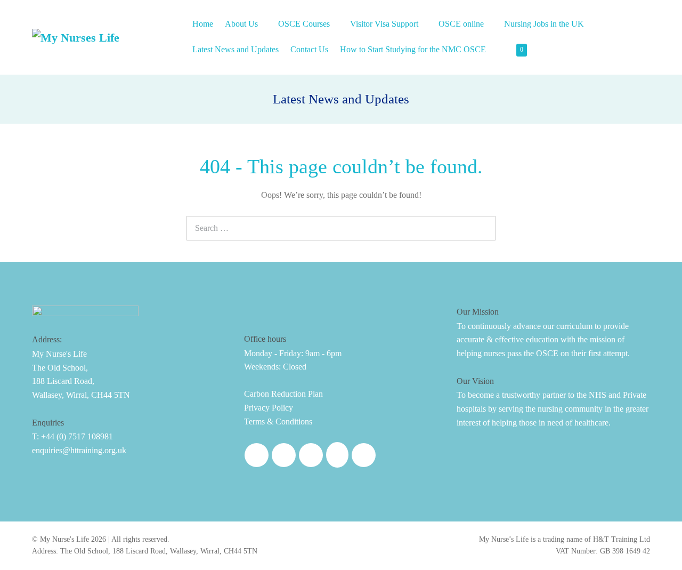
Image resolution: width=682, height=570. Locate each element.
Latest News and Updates (235, 49)
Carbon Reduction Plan (283, 393)
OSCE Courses (305, 23)
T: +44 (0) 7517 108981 (72, 436)
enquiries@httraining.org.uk (79, 450)
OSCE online (462, 23)
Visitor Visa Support (385, 23)
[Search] (481, 226)
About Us (242, 23)
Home (202, 23)
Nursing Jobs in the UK (545, 23)
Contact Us (309, 49)
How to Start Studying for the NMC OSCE (414, 49)
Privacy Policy (268, 407)
